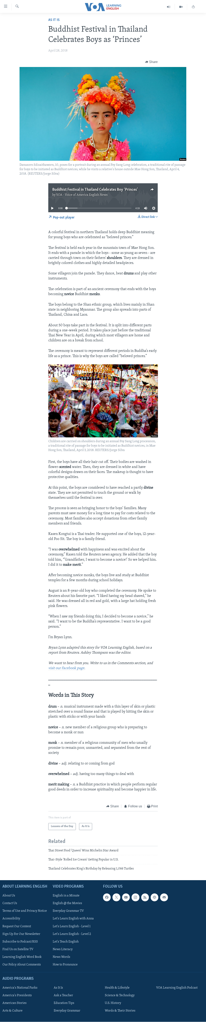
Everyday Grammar (67, 1010)
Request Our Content (16, 926)
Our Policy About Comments (21, 964)
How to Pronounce (65, 964)
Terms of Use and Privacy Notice (24, 911)
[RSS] (145, 897)
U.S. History (113, 1003)
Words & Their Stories (120, 1010)
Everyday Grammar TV (68, 911)
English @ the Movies (67, 903)
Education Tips (64, 1003)
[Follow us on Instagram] (135, 897)
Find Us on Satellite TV (17, 949)
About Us (8, 895)
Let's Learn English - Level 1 (72, 926)
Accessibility (11, 918)
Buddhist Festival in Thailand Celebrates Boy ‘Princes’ (95, 190)
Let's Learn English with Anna (73, 918)
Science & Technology (120, 995)
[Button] (151, 62)
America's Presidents (17, 995)
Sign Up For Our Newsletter (21, 933)
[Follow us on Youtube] (126, 897)
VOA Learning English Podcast (177, 987)
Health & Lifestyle (117, 987)
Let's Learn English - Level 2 (72, 933)
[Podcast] (154, 897)
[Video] (181, 7)
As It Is (54, 20)
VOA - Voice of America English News (82, 195)
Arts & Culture (12, 1010)
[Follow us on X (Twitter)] (116, 897)
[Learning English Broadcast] (169, 7)
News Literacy (63, 949)
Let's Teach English (66, 941)
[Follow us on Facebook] (107, 897)
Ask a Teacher (63, 995)
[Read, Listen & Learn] (193, 7)
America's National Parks (19, 987)
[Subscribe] (164, 897)
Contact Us (9, 903)
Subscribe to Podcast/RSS (20, 941)
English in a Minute (66, 895)
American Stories (14, 1003)
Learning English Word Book (22, 957)
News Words (61, 957)
